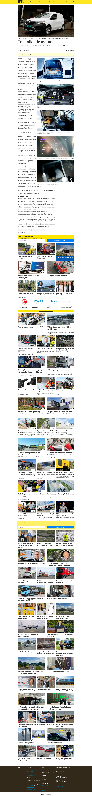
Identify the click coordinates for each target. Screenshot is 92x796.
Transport (32, 1)
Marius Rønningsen (45, 777)
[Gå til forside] (21, 1)
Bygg (37, 1)
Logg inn (62, 1)
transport (34, 230)
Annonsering (44, 787)
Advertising (44, 790)
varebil (19, 230)
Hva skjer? (49, 1)
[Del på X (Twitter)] (68, 50)
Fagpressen (29, 781)
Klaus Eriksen (30, 771)
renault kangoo (41, 230)
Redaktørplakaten (30, 787)
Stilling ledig (55, 1)
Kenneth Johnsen (59, 786)
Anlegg (27, 1)
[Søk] (73, 2)
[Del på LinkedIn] (70, 50)
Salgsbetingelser (45, 785)
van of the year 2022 (26, 230)
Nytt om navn (42, 1)
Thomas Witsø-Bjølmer (32, 775)
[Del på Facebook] (66, 50)
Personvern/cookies (31, 789)
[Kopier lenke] (73, 50)
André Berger (44, 773)
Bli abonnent (68, 1)
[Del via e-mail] (72, 50)
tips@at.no (35, 777)
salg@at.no (46, 781)
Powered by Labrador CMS (46, 794)
